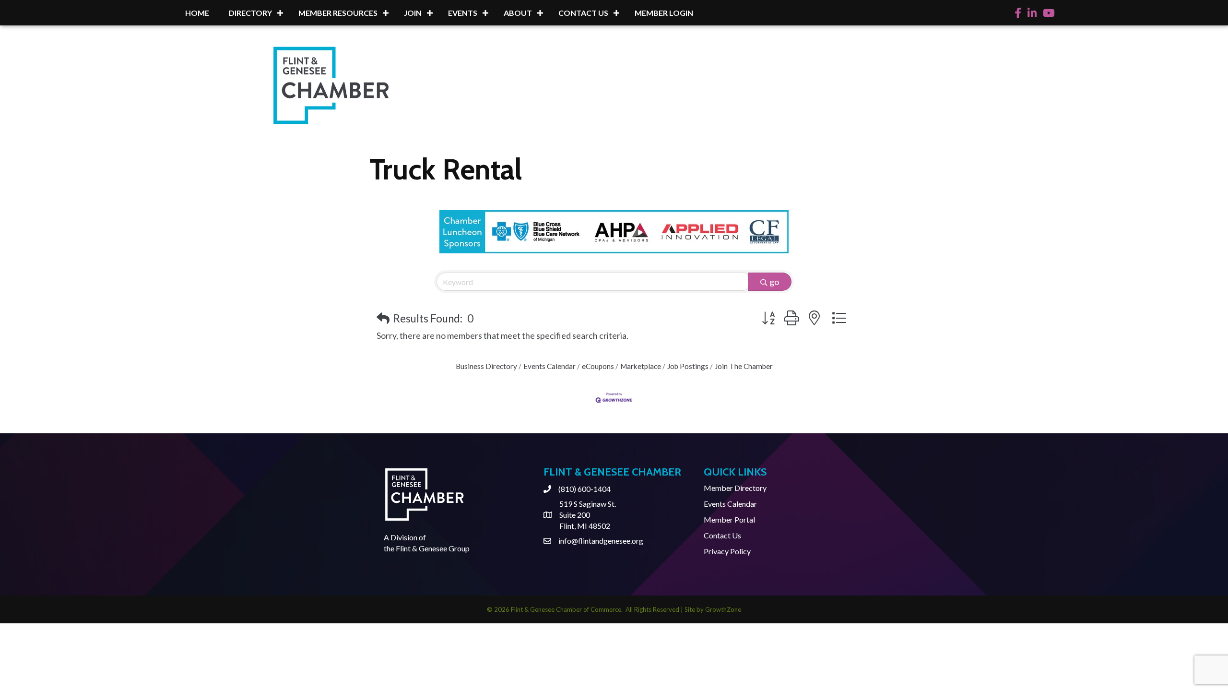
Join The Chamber (744, 366)
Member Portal (729, 519)
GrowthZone (723, 609)
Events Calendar (549, 366)
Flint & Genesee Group (433, 548)
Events (462, 12)
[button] (383, 318)
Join (413, 12)
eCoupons (598, 366)
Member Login (664, 12)
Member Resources (338, 12)
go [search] (774, 281)
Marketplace (640, 366)
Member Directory (735, 487)
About (518, 12)
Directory (250, 12)
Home (197, 12)
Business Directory (486, 366)
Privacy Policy (727, 551)
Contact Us (583, 12)
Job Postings (687, 366)
